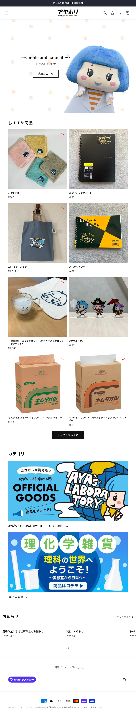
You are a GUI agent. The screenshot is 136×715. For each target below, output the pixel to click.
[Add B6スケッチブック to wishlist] (123, 208)
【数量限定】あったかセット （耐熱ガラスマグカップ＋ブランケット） (37, 342)
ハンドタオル (15, 192)
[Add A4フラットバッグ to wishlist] (63, 208)
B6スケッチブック (78, 266)
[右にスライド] (75, 648)
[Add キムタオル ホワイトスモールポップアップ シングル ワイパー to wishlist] (123, 359)
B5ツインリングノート (80, 192)
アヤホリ (19, 707)
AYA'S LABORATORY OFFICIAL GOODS (36, 526)
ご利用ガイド (59, 667)
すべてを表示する (68, 435)
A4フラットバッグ (17, 266)
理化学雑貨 (16, 597)
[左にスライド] (60, 648)
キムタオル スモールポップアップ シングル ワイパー (35, 417)
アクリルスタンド (78, 341)
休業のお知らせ (75, 631)
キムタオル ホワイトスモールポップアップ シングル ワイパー (98, 419)
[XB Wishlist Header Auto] (119, 13)
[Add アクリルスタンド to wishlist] (123, 282)
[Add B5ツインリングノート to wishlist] (123, 134)
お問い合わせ (76, 667)
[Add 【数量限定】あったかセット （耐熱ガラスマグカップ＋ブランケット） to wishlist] (63, 282)
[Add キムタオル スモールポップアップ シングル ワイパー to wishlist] (63, 359)
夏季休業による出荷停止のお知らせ (23, 631)
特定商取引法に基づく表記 (75, 707)
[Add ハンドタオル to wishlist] (63, 134)
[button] (7, 13)
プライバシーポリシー (36, 707)
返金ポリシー (55, 707)
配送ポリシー (96, 707)
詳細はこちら (46, 73)
